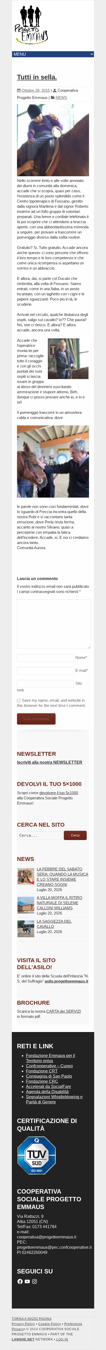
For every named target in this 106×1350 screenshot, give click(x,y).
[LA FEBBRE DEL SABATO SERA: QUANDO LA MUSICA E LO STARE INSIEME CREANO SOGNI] (26, 876)
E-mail (81, 670)
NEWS (61, 97)
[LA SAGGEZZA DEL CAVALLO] (26, 929)
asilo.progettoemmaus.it (66, 981)
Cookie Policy (49, 1324)
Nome (81, 657)
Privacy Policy (23, 1324)
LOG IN (62, 1339)
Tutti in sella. (37, 77)
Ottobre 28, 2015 (36, 90)
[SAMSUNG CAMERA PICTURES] (53, 141)
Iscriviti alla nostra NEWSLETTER (49, 762)
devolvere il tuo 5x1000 (58, 793)
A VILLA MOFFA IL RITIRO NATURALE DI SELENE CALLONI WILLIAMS (59, 902)
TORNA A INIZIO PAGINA (32, 1319)
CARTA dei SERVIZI (63, 1011)
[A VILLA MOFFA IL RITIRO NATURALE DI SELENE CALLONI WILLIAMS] (26, 905)
